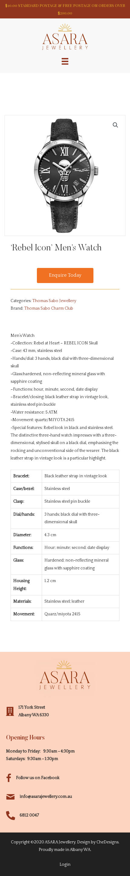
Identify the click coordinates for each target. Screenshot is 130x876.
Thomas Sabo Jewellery (54, 300)
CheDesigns (107, 842)
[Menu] (65, 61)
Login (65, 864)
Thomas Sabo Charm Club (48, 308)
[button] (65, 275)
